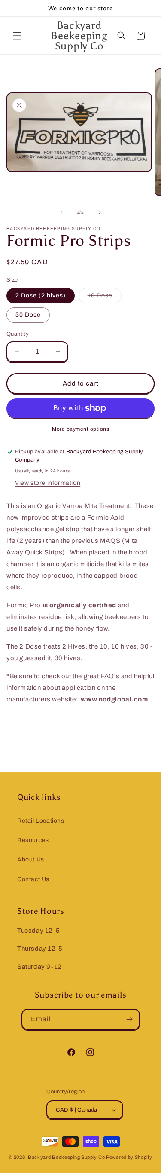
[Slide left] (61, 212)
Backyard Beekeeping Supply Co (66, 1157)
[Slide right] (99, 212)
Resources (33, 840)
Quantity (17, 334)
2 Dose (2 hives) (40, 295)
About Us (30, 859)
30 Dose (28, 315)
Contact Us (33, 879)
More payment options (80, 429)
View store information (47, 483)
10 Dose (105, 297)
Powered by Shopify (129, 1157)
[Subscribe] (129, 1019)
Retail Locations (40, 821)
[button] (17, 35)
